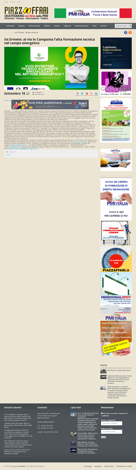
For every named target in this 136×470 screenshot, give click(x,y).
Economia (10, 26)
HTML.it (7, 100)
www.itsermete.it (80, 142)
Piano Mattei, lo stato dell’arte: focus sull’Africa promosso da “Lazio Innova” (88, 444)
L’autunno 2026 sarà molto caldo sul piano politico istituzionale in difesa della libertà (18, 425)
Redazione (98, 466)
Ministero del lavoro (31, 32)
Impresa (67, 26)
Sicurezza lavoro (82, 26)
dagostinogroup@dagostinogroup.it (22, 148)
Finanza (21, 26)
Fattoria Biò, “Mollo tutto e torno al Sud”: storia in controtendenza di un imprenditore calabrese (88, 436)
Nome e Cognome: (108, 420)
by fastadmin (38, 92)
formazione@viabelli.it (18, 145)
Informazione (34, 26)
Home (6, 2)
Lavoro (57, 26)
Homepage (88, 466)
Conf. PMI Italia (19, 32)
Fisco (94, 26)
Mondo (13, 2)
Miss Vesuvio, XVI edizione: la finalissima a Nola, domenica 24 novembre (88, 451)
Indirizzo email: (107, 429)
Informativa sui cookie (124, 466)
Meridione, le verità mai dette (119, 370)
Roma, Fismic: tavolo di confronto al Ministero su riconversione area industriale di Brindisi (16, 452)
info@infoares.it (14, 147)
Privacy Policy (109, 466)
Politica (47, 26)
